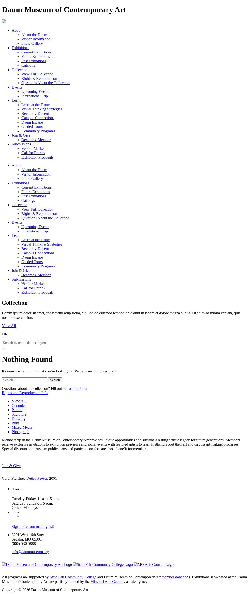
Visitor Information (36, 39)
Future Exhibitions (35, 56)
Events (17, 87)
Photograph (20, 432)
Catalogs (28, 65)
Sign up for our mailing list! (33, 526)
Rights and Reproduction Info (25, 393)
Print (15, 423)
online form (78, 388)
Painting (18, 410)
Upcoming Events (35, 91)
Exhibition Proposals (37, 157)
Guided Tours (32, 126)
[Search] (4, 348)
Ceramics (19, 405)
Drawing (18, 419)
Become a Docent (35, 113)
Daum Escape (32, 122)
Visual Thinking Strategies (41, 109)
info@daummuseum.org (30, 552)
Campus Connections (37, 118)
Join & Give (21, 135)
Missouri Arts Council (107, 581)
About (16, 30)
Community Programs (38, 131)
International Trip (34, 96)
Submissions (21, 144)
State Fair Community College (73, 577)
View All (9, 326)
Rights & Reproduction (39, 78)
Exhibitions (20, 48)
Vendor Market (32, 148)
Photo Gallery (32, 43)
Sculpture (19, 414)
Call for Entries (33, 153)
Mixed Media (22, 427)
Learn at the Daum (35, 105)
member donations (176, 577)
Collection (19, 70)
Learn (16, 100)
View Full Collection (37, 74)
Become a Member (36, 140)
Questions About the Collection (45, 83)
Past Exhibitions (33, 61)
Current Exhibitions (36, 52)
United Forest (36, 478)
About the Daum (34, 35)
